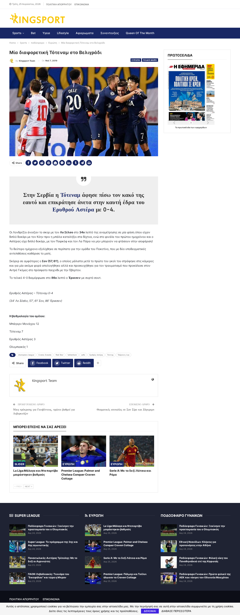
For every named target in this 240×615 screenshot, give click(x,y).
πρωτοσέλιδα (184, 127)
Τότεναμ (70, 195)
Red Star (59, 355)
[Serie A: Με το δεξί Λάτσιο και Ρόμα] (132, 451)
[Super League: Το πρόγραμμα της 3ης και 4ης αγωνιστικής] (17, 546)
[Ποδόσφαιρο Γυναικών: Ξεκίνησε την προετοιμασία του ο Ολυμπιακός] (17, 530)
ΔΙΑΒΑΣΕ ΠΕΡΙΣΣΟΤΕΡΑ (176, 611)
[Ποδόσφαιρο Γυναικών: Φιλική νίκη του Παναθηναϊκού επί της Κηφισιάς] (169, 562)
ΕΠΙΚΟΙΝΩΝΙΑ (81, 4)
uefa (83, 355)
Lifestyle (63, 33)
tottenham (72, 355)
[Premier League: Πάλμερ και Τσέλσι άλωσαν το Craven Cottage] (93, 578)
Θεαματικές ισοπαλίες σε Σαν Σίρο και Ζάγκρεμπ (125, 409)
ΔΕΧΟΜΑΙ (150, 611)
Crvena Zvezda (44, 355)
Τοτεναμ (110, 355)
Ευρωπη (136, 60)
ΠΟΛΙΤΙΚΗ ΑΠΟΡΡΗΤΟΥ (59, 4)
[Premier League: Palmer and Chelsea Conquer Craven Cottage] (83, 451)
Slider (19, 464)
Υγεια (46, 33)
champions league (26, 355)
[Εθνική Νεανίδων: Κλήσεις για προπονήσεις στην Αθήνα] (169, 546)
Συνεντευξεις (109, 33)
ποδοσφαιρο (150, 60)
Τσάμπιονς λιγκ (123, 355)
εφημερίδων (201, 127)
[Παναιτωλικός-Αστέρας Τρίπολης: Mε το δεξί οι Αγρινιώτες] (17, 562)
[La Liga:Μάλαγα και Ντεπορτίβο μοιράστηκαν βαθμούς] (35, 451)
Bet (33, 33)
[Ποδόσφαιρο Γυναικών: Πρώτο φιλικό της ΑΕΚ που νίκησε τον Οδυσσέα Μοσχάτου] (169, 578)
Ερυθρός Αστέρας (96, 355)
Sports (16, 33)
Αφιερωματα (85, 33)
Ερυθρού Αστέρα (73, 209)
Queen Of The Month (140, 33)
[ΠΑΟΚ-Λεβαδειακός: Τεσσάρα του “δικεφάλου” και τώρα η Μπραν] (17, 578)
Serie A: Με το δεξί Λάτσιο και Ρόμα (125, 557)
